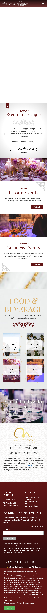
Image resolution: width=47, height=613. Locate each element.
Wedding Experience (34, 345)
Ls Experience (20, 567)
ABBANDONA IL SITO (35, 595)
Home (5, 567)
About (11, 567)
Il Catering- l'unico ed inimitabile (11, 346)
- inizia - (23, 406)
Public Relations (33, 506)
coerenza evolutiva (27, 465)
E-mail (6, 529)
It (7, 106)
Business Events (35, 371)
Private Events (12, 371)
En (3, 106)
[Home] (17, 3)
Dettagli (37, 207)
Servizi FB (30, 567)
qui (21, 553)
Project (38, 567)
